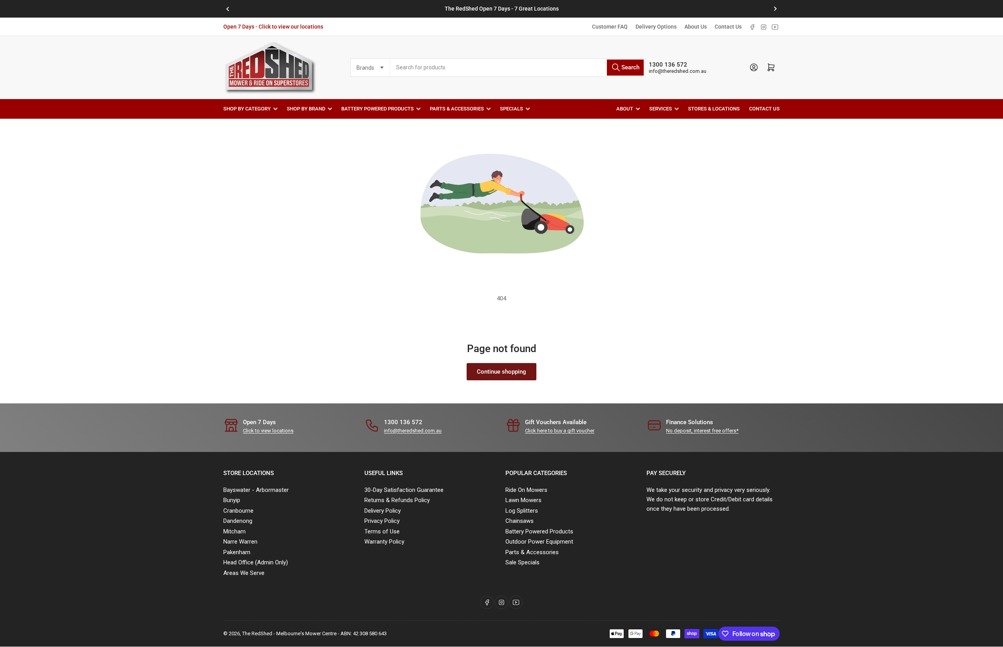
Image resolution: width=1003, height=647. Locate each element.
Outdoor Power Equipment (539, 541)
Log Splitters (521, 510)
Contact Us (728, 26)
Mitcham (234, 531)
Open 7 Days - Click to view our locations (273, 26)
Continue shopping (501, 371)
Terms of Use (382, 531)
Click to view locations (268, 431)
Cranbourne (238, 510)
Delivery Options (656, 26)
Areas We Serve (243, 573)
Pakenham (236, 552)
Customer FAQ (610, 26)
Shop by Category (247, 109)
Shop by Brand (306, 109)
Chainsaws (519, 520)
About (624, 109)
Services (660, 109)
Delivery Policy (382, 510)
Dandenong (237, 520)
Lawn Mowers (523, 500)
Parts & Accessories (457, 109)
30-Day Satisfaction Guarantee (404, 489)
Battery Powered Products (377, 109)
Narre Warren (240, 541)
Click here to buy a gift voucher (559, 431)
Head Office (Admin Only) (255, 562)
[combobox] (517, 67)
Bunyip (231, 500)
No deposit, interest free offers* (702, 431)
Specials (511, 109)
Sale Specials (522, 562)
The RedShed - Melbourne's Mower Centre (289, 633)
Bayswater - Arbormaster (256, 489)
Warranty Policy (384, 541)
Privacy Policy (382, 520)
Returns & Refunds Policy (397, 500)
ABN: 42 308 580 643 (363, 633)
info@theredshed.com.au (677, 71)
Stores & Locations (714, 109)
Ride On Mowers (526, 489)
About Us (695, 26)
